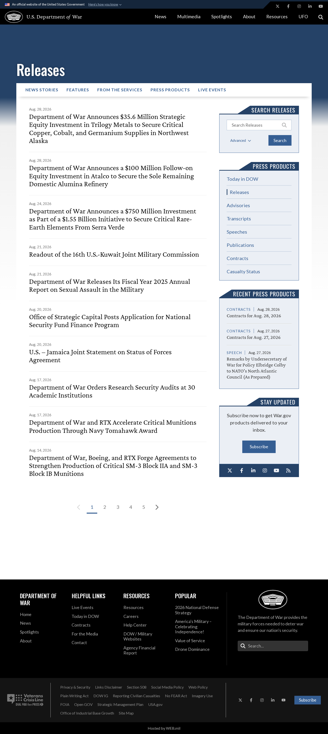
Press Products (170, 89)
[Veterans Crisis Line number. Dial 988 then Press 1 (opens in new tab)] (25, 700)
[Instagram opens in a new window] (299, 6)
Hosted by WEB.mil (164, 728)
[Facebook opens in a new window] (288, 6)
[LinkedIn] (253, 470)
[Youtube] (277, 470)
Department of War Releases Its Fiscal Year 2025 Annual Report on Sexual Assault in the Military (109, 285)
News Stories (41, 89)
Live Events (212, 89)
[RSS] (288, 470)
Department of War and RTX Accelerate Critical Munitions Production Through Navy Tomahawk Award (112, 426)
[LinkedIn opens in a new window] (310, 6)
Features (78, 89)
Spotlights (221, 16)
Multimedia (188, 16)
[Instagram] (265, 470)
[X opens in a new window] (277, 6)
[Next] (157, 507)
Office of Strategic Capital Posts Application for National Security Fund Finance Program (110, 321)
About (249, 16)
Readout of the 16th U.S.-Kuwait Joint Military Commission (114, 254)
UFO (303, 16)
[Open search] (321, 17)
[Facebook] (242, 470)
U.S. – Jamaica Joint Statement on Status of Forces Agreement (100, 356)
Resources (277, 16)
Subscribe (259, 446)
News (160, 16)
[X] (230, 470)
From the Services (119, 89)
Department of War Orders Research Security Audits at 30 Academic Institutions (112, 391)
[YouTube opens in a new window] (320, 6)
